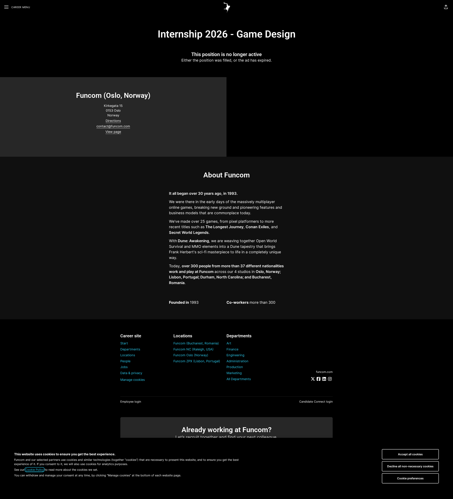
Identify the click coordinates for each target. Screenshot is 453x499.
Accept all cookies (410, 454)
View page (113, 132)
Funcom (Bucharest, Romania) (196, 343)
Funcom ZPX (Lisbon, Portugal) (196, 361)
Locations (127, 355)
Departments (130, 349)
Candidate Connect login (316, 401)
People (125, 361)
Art (228, 343)
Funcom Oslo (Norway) (190, 355)
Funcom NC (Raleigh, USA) (193, 349)
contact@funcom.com (113, 126)
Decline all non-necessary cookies (410, 466)
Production (234, 367)
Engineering (235, 355)
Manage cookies (132, 380)
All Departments (238, 379)
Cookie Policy (34, 469)
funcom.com (324, 372)
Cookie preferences (410, 478)
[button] (446, 7)
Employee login (130, 401)
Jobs (124, 367)
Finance (232, 349)
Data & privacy (131, 373)
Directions (113, 121)
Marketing (234, 373)
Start (124, 343)
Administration (237, 361)
